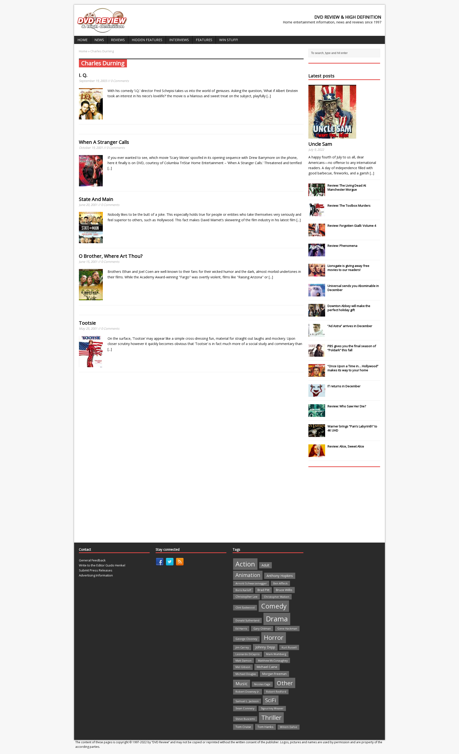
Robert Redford (276, 691)
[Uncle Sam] (332, 136)
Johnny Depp (265, 647)
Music (241, 683)
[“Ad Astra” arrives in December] (316, 334)
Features (204, 40)
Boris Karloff (243, 590)
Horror (274, 637)
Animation (247, 575)
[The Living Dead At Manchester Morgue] (316, 193)
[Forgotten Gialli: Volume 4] (316, 234)
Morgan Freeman (274, 674)
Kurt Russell (289, 647)
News (99, 40)
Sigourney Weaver (272, 708)
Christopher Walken (276, 596)
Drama (277, 619)
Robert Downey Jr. (247, 691)
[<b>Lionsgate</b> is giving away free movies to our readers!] (316, 274)
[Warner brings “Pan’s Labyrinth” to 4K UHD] (316, 434)
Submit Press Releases (95, 570)
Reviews (118, 40)
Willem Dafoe (288, 727)
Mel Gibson (242, 667)
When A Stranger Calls (104, 142)
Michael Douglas (245, 674)
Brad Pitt (263, 590)
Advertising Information (96, 575)
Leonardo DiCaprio (247, 654)
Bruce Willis (284, 590)
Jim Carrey (242, 647)
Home (82, 40)
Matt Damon (243, 660)
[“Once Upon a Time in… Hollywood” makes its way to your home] (316, 374)
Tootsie (87, 323)
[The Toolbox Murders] (316, 213)
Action (245, 564)
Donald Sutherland (247, 620)
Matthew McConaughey (273, 660)
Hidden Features (147, 40)
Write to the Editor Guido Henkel (102, 565)
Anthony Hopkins (280, 575)
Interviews (179, 40)
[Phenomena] (316, 254)
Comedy (274, 606)
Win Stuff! (228, 40)
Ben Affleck (280, 583)
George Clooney (246, 639)
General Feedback (92, 560)
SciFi (270, 700)
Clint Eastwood (245, 607)
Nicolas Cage (262, 684)
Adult (265, 565)
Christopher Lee (246, 596)
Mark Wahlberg (276, 654)
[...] (269, 96)
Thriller (271, 717)
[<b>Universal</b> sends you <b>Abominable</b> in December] (316, 294)
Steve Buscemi (245, 719)
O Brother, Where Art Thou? (110, 256)
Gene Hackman (287, 628)
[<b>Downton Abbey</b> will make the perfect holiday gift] (316, 314)
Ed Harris (241, 628)
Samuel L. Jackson (247, 701)
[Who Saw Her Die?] (316, 414)
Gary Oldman (262, 628)
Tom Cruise (243, 727)
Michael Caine (267, 667)
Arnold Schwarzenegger (251, 583)
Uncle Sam (320, 144)
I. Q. (83, 75)
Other (285, 683)
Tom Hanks (265, 727)
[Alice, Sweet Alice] (316, 454)
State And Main (96, 199)
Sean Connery (244, 708)
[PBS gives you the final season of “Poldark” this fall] (316, 354)
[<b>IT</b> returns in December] (316, 394)
